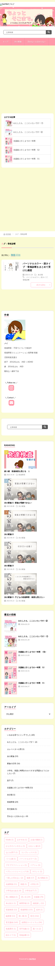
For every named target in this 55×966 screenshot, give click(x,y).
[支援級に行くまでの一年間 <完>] (10, 657)
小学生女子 (31, 890)
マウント (37, 871)
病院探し (38, 903)
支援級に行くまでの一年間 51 (26, 159)
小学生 (34, 884)
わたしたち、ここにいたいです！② (28, 132)
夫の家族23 (9, 565)
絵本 (39, 909)
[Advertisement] (27, 81)
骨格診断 (26, 280)
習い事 (23, 916)
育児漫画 (10, 809)
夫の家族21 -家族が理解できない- (18, 503)
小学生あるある (13, 890)
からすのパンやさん (15, 846)
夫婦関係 (11, 884)
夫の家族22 (9, 534)
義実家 (10, 916)
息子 (9, 780)
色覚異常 (11, 929)
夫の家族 (18, 42)
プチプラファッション (16, 865)
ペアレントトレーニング (17, 871)
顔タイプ (44, 277)
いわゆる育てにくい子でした (19, 735)
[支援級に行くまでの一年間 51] (10, 688)
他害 (30, 878)
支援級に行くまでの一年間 (25, 141)
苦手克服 (24, 929)
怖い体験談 (12, 897)
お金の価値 (36, 840)
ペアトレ (35, 865)
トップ (5, 42)
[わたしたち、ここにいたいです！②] (10, 625)
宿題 (23, 884)
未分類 (40, 274)
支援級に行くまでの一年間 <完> (32, 652)
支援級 (38, 897)
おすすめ (22, 840)
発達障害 (21, 474)
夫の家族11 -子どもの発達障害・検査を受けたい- (24, 597)
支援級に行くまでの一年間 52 (26, 150)
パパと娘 (11, 859)
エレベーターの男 (14, 749)
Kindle (10, 840)
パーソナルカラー (32, 277)
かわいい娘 (34, 846)
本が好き (11, 903)
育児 (34, 916)
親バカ (37, 929)
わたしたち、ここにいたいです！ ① (28, 123)
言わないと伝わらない (37, 42)
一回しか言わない (14, 878)
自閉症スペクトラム (32, 922)
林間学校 (24, 903)
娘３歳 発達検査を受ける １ (17, 471)
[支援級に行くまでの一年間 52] (10, 672)
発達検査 (11, 909)
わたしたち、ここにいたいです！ (21, 742)
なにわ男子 (12, 852)
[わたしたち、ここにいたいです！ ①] (10, 641)
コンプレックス (29, 852)
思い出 (25, 897)
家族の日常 (11, 763)
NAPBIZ (32, 959)
